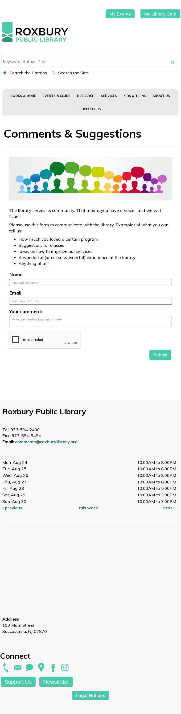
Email (15, 293)
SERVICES (109, 96)
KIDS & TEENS (135, 96)
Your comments (26, 311)
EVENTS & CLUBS (57, 96)
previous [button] (13, 508)
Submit (160, 354)
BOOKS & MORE (23, 96)
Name (16, 274)
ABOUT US (161, 96)
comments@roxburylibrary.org (46, 441)
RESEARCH (86, 96)
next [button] (168, 508)
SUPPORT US (90, 109)
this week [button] (88, 508)
